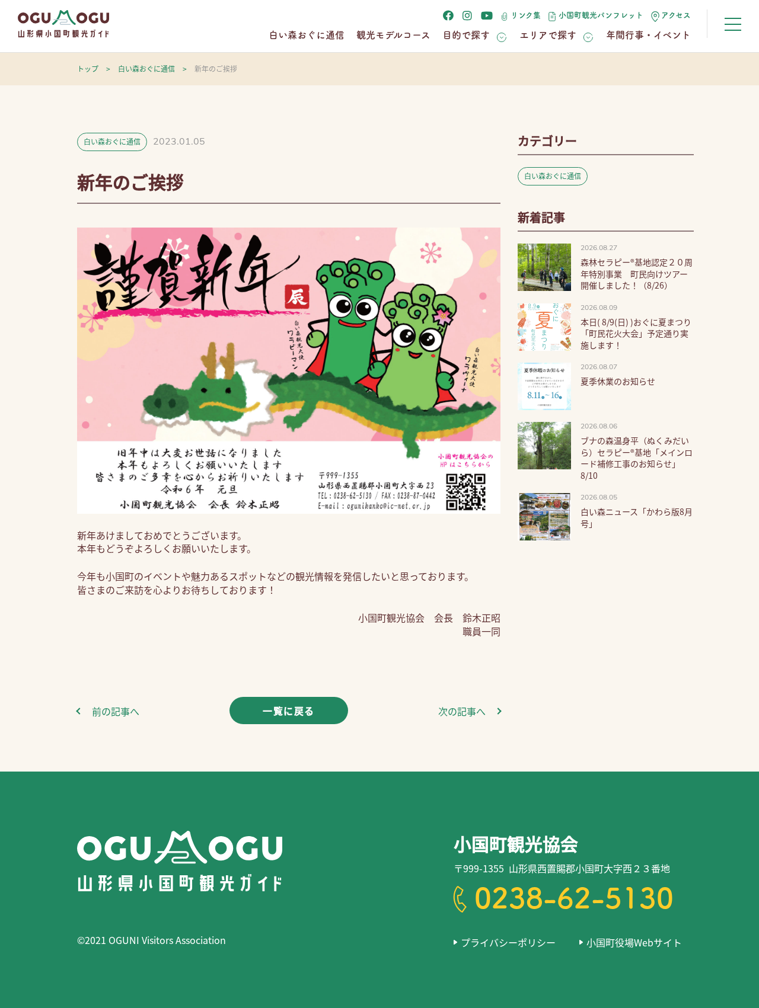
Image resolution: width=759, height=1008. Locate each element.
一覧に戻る (289, 710)
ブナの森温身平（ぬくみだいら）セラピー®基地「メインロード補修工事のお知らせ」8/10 (637, 457)
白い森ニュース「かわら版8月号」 (637, 517)
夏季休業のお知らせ (618, 381)
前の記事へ (115, 711)
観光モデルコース (393, 35)
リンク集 (526, 15)
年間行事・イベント (648, 35)
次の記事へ (462, 711)
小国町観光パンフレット (601, 15)
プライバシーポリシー (508, 942)
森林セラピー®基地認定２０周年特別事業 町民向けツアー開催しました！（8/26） (637, 273)
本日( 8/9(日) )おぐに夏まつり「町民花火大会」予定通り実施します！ (636, 333)
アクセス (676, 15)
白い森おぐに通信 (307, 35)
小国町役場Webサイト (634, 942)
